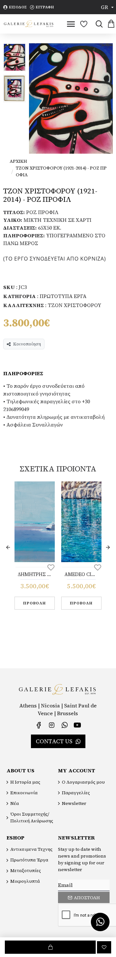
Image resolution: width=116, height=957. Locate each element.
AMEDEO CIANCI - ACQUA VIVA (81, 574)
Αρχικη (18, 161)
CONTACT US (54, 741)
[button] (8, 547)
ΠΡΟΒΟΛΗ (34, 603)
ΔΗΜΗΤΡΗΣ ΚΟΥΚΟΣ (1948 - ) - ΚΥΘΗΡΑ (35, 574)
